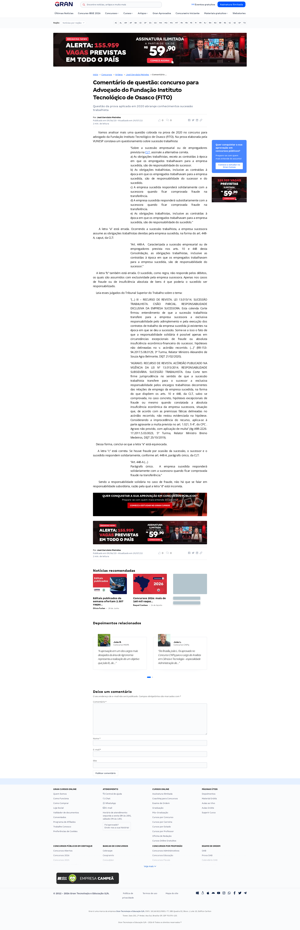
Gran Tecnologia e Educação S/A (130, 911)
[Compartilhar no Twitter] (192, 120)
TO (244, 23)
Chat (107, 798)
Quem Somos (60, 794)
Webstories (239, 13)
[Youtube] (218, 893)
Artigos (142, 13)
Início (95, 74)
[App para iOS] (208, 893)
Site (95, 761)
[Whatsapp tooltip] (229, 893)
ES (150, 23)
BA (136, 23)
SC (230, 23)
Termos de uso (150, 893)
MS (171, 23)
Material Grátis (209, 798)
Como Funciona (61, 798)
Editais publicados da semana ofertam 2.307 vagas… (108, 601)
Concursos (111, 13)
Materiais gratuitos (215, 13)
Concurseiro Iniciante (188, 13)
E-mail (97, 749)
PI (196, 23)
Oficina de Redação (162, 836)
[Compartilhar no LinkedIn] (196, 120)
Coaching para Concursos (165, 798)
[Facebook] (234, 893)
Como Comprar (61, 803)
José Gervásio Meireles (137, 74)
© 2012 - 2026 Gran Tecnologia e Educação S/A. (81, 893)
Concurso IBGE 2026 (89, 13)
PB (186, 23)
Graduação (157, 808)
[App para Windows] (197, 893)
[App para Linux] (202, 893)
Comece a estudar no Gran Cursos (150, 505)
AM (125, 23)
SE (235, 23)
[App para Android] (213, 893)
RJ (205, 23)
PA (182, 23)
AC (116, 23)
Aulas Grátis (208, 808)
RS (225, 23)
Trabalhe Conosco (62, 826)
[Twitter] (239, 893)
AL (121, 23)
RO (215, 23)
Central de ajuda (113, 794)
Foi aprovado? (117, 826)
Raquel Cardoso (140, 605)
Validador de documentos (66, 812)
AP (131, 23)
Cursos (127, 13)
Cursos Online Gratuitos (164, 841)
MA (160, 23)
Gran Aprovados (162, 13)
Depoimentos (208, 794)
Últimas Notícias (64, 13)
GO (155, 23)
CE (140, 23)
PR (200, 23)
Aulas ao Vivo (208, 803)
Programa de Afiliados (64, 822)
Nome (96, 738)
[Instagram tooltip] (223, 893)
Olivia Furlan (99, 608)
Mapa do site (172, 893)
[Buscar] (83, 5)
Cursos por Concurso (162, 817)
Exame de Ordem (161, 803)
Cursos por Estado (161, 826)
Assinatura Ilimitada (231, 4)
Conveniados (59, 817)
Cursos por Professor (163, 831)
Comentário (99, 702)
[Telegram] (245, 893)
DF (145, 23)
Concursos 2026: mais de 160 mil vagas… (149, 600)
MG (166, 23)
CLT (147, 152)
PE (191, 23)
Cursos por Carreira (162, 822)
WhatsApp (110, 803)
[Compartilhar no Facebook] (188, 120)
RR (220, 23)
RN (210, 23)
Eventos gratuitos (205, 4)
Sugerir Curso (209, 812)
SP (239, 23)
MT (176, 23)
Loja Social (58, 808)
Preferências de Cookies (65, 831)
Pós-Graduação (160, 812)
